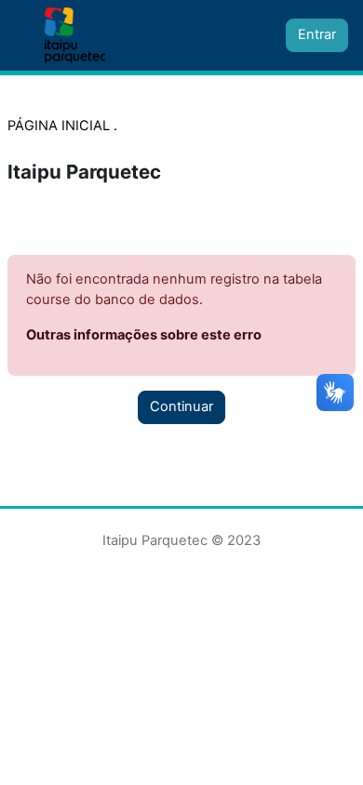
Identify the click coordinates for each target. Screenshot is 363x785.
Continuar (181, 406)
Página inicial (60, 125)
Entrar (317, 34)
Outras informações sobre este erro (144, 334)
